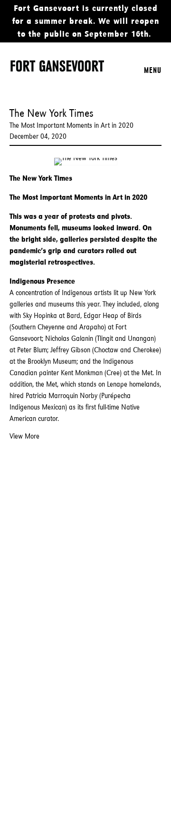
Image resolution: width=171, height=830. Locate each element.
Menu (153, 70)
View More (24, 436)
